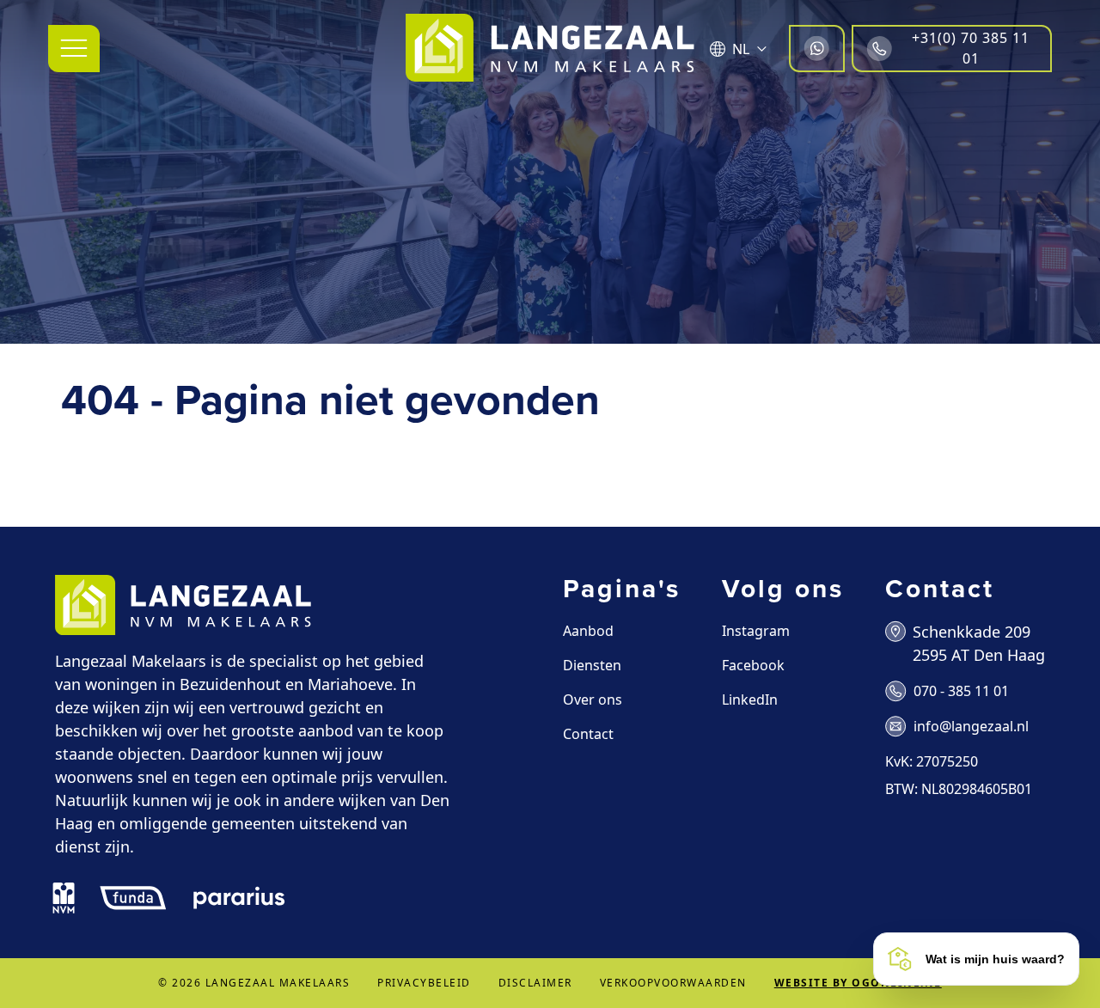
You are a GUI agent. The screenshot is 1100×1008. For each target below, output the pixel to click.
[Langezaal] (550, 48)
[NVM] (63, 898)
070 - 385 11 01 (961, 690)
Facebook (753, 665)
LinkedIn (750, 699)
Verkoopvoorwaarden (673, 982)
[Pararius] (238, 898)
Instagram (756, 630)
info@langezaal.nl (971, 726)
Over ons (592, 699)
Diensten (592, 665)
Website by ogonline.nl (858, 982)
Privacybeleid (424, 982)
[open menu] (74, 48)
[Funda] (133, 898)
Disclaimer (535, 982)
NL (740, 49)
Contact (588, 733)
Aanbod (588, 630)
